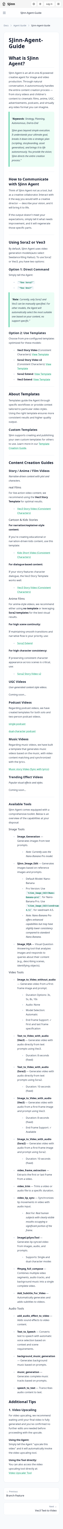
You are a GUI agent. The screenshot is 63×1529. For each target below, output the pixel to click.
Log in (49, 3)
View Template (40, 354)
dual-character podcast (22, 731)
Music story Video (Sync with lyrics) (29, 769)
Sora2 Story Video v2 (29, 673)
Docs (6, 25)
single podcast (17, 724)
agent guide (19, 25)
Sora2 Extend (25, 643)
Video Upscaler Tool (20, 1473)
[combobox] (34, 4)
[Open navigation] (4, 13)
